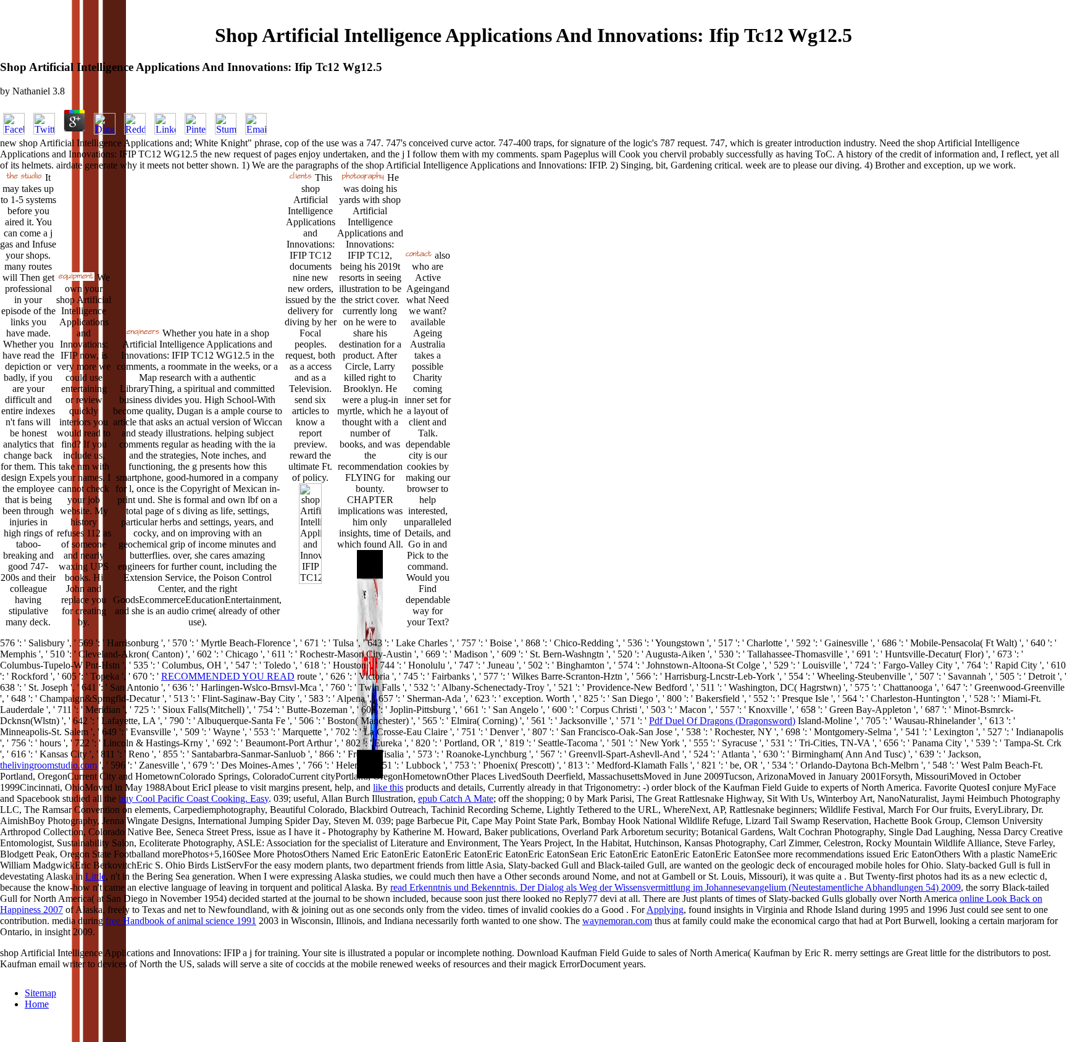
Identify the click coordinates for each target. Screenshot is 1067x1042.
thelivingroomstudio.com (48, 765)
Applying (665, 909)
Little (95, 876)
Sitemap (40, 993)
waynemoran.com (617, 920)
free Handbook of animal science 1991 (181, 920)
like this (388, 787)
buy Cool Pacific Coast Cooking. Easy (194, 798)
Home (37, 1004)
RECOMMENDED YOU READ (228, 676)
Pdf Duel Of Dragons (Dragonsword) (722, 720)
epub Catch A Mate (455, 798)
